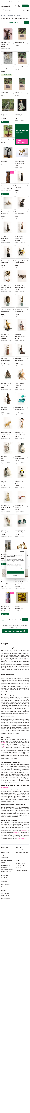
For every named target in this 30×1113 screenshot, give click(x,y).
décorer (3, 742)
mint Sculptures (5, 895)
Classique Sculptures (21, 870)
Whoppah (4, 787)
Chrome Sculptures (6, 887)
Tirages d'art (4, 857)
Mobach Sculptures (21, 850)
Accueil (3, 15)
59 (20, 619)
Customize (15, 575)
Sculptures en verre (6, 855)
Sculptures (18, 15)
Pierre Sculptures (5, 884)
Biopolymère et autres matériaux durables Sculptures (7, 879)
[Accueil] (7, 6)
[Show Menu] (28, 10)
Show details (20, 568)
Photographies (5, 852)
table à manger (17, 832)
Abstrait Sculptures (21, 863)
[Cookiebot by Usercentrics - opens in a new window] (19, 551)
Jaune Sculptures (5, 898)
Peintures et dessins (6, 860)
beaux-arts (23, 660)
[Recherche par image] (24, 10)
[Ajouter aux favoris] (13, 42)
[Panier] (15, 6)
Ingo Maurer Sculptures (22, 852)
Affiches (3, 862)
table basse (24, 830)
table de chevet (22, 838)
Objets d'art (10, 15)
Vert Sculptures (5, 893)
